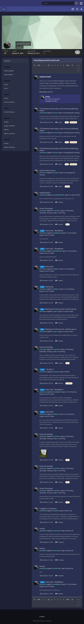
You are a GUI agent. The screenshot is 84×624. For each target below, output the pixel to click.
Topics (6, 84)
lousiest (55, 173)
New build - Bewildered (54, 230)
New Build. (49, 266)
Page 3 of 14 (78, 68)
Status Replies (8, 74)
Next (67, 65)
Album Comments (9, 133)
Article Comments (9, 147)
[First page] (34, 65)
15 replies (60, 280)
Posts (6, 88)
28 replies (60, 383)
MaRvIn (55, 269)
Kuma (47, 97)
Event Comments (9, 102)
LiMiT (55, 311)
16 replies (60, 323)
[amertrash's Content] (77, 52)
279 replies (60, 542)
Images (6, 122)
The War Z (50, 369)
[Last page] (72, 65)
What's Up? (68, 511)
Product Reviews (9, 112)
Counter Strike (75, 195)
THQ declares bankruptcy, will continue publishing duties (58, 110)
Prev (38, 65)
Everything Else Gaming (71, 113)
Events (6, 98)
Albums (6, 130)
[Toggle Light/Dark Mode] (81, 9)
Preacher (56, 211)
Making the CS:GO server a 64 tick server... (61, 309)
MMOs (67, 372)
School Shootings (46, 208)
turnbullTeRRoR (58, 195)
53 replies (60, 224)
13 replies (60, 202)
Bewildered (57, 233)
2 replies (59, 186)
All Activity (7, 61)
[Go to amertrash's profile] (36, 77)
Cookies (42, 617)
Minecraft (70, 531)
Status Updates (67, 3)
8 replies (59, 122)
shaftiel (55, 511)
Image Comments (9, 126)
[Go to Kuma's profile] (42, 97)
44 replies (60, 242)
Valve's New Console (47, 170)
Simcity (42, 528)
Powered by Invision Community (42, 621)
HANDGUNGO (44, 193)
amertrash (45, 76)
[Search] (76, 3)
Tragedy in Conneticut (48, 508)
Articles (6, 143)
